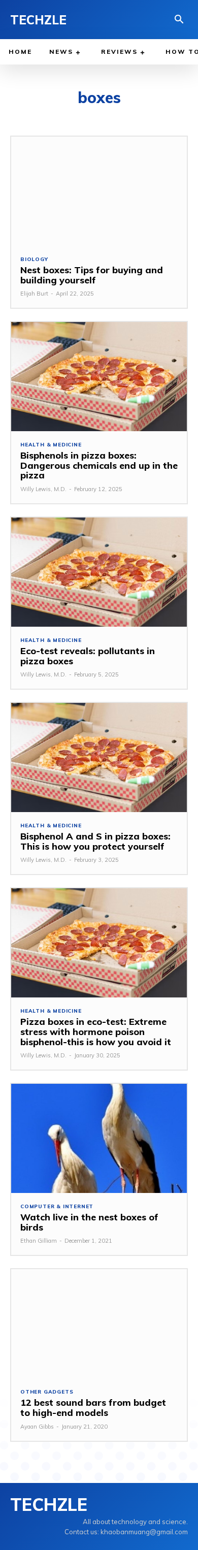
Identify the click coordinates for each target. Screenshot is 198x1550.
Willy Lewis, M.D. (43, 489)
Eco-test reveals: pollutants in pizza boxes (87, 656)
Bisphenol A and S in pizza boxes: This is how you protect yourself (95, 841)
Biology (34, 259)
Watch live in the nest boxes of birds (89, 1222)
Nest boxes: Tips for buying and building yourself (91, 275)
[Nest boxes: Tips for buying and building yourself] (99, 191)
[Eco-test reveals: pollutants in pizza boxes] (99, 572)
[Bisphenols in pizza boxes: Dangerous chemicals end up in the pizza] (99, 376)
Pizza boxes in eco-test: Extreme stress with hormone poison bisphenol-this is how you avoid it (95, 1032)
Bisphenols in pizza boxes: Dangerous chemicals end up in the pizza (99, 465)
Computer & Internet (56, 1206)
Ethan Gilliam (38, 1240)
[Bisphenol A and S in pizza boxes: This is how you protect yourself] (99, 757)
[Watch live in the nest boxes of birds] (99, 1138)
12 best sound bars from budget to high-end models (93, 1407)
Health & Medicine (51, 444)
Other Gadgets (46, 1392)
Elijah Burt (34, 293)
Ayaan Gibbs (37, 1426)
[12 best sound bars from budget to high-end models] (99, 1323)
